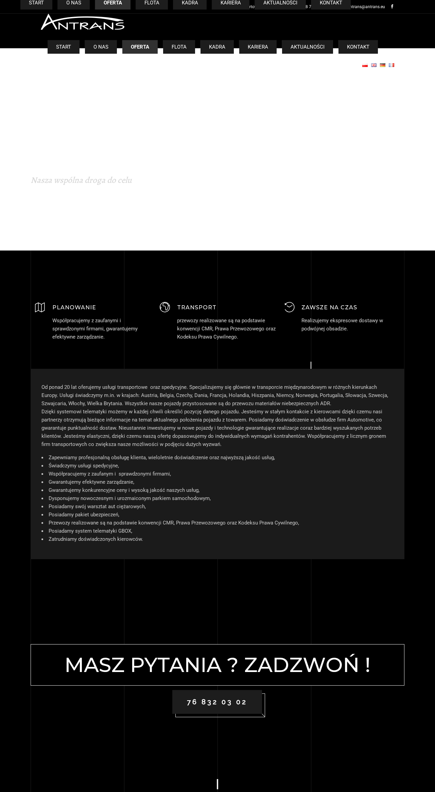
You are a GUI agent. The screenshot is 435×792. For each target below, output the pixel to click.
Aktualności (308, 47)
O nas (100, 47)
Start (63, 47)
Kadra (217, 47)
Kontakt (358, 47)
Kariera (258, 47)
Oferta (140, 47)
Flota (179, 47)
